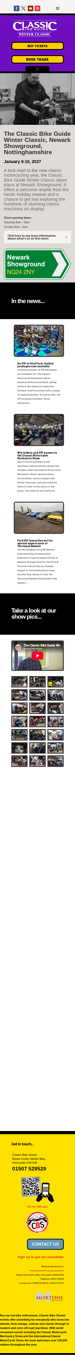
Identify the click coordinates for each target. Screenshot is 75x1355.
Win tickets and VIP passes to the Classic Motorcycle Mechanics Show (37, 455)
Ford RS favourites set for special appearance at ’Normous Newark (35, 543)
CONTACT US (45, 1244)
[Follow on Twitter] (23, 8)
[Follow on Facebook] (16, 8)
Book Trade (37, 59)
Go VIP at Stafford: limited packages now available (35, 365)
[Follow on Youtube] (30, 8)
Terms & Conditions (54, 1270)
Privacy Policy (36, 1270)
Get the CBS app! (37, 1206)
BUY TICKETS (37, 46)
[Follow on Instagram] (37, 8)
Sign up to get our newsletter (41, 1257)
